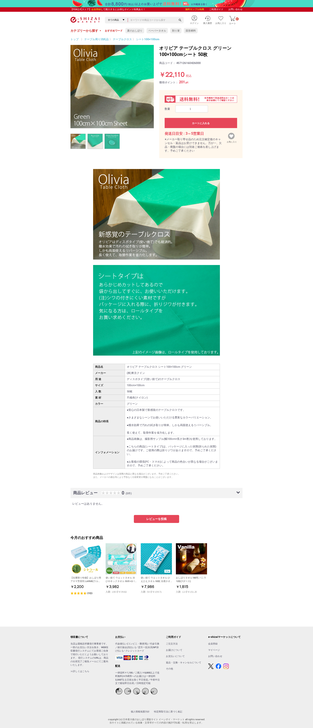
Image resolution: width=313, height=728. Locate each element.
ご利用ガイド (216, 9)
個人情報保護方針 (140, 711)
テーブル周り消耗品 (96, 39)
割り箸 (176, 30)
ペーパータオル (157, 30)
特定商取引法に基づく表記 (168, 711)
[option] (112, 86)
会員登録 (96, 9)
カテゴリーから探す (85, 30)
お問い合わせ (235, 9)
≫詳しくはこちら (79, 671)
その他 (169, 668)
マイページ (214, 650)
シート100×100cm (147, 39)
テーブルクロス (122, 39)
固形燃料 (191, 30)
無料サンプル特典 (194, 9)
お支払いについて (175, 656)
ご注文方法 (172, 643)
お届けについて (174, 650)
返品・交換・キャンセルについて (183, 662)
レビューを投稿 (156, 519)
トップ (74, 39)
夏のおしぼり (134, 30)
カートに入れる (201, 123)
